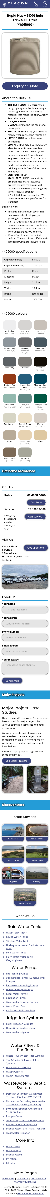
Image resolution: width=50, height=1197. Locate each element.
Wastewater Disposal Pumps (22, 1002)
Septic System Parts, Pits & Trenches (25, 1128)
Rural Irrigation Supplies (19, 1023)
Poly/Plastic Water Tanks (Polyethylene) (19, 958)
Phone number (10, 631)
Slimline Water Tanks (17, 941)
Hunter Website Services (30, 1193)
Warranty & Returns (25, 1181)
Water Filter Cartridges (18, 1067)
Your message (10, 659)
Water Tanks (13, 1146)
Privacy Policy (38, 1178)
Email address (10, 645)
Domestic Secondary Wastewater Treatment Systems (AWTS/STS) (24, 1095)
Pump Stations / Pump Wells (21, 1124)
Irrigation (11, 1158)
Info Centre (8, 1178)
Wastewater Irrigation (18, 1032)
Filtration (11, 1163)
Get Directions (35, 547)
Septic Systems (14, 1154)
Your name (8, 603)
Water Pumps (13, 1150)
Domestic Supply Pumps (19, 989)
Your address (9, 617)
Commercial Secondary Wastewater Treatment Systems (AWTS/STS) (25, 1102)
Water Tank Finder (16, 932)
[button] (45, 4)
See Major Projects (17, 761)
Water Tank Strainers (17, 1075)
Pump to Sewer (14, 1116)
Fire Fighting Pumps (17, 973)
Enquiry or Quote (25, 86)
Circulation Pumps (16, 997)
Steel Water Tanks (16, 952)
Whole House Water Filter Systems (25, 1055)
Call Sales (36, 502)
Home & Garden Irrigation (20, 1027)
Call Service (35, 516)
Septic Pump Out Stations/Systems (25, 1120)
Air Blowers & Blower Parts (20, 1010)
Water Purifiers (14, 1071)
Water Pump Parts (16, 1006)
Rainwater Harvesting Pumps (22, 985)
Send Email (12, 680)
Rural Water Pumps (17, 993)
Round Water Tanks (17, 936)
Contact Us (22, 1178)
